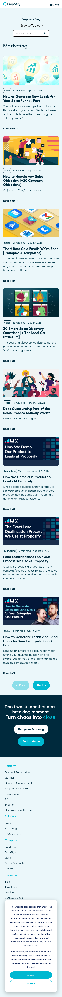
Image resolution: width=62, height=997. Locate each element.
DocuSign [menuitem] (10, 852)
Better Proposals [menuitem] (14, 863)
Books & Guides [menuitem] (14, 897)
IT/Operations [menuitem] (13, 833)
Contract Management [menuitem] (18, 783)
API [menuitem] (7, 799)
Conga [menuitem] (9, 868)
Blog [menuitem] (7, 881)
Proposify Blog (31, 19)
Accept (31, 975)
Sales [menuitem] (8, 823)
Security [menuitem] (9, 804)
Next (40, 685)
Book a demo (31, 741)
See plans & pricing (31, 729)
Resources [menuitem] (11, 875)
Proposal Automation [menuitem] (17, 772)
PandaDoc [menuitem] (11, 847)
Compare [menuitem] (11, 840)
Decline (31, 983)
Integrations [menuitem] (12, 793)
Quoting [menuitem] (9, 777)
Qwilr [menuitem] (8, 857)
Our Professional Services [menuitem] (19, 810)
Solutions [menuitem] (11, 816)
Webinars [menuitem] (10, 892)
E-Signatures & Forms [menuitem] (17, 788)
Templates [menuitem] (11, 887)
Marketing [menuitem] (11, 828)
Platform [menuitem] (10, 765)
